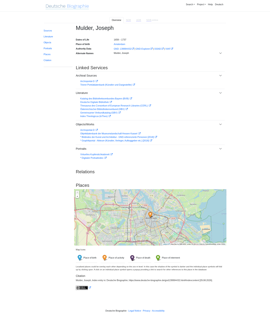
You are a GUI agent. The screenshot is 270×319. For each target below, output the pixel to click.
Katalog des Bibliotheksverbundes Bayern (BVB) (104, 98)
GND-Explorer (143, 49)
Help (210, 4)
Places (47, 54)
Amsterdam (119, 44)
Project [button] (200, 4)
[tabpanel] (135, 159)
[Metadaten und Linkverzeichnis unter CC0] (83, 287)
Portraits (48, 48)
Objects (47, 42)
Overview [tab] (116, 20)
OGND (157, 49)
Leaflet (165, 244)
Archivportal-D (87, 81)
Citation (47, 60)
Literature (48, 36)
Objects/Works (85, 124)
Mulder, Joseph (121, 53)
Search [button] (189, 4)
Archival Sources (86, 75)
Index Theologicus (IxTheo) (94, 116)
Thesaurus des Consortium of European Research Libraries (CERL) (114, 105)
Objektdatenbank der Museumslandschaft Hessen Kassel (109, 133)
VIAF (167, 49)
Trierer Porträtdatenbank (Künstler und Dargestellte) (106, 85)
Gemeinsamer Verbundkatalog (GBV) (99, 113)
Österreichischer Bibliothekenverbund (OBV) (102, 109)
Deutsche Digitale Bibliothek (94, 102)
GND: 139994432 (122, 49)
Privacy (146, 311)
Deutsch (219, 4)
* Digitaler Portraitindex (92, 158)
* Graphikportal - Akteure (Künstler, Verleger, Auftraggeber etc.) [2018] (114, 140)
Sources (48, 30)
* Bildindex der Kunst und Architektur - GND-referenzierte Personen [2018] (117, 137)
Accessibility (158, 311)
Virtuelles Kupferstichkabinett (95, 154)
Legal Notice (134, 311)
